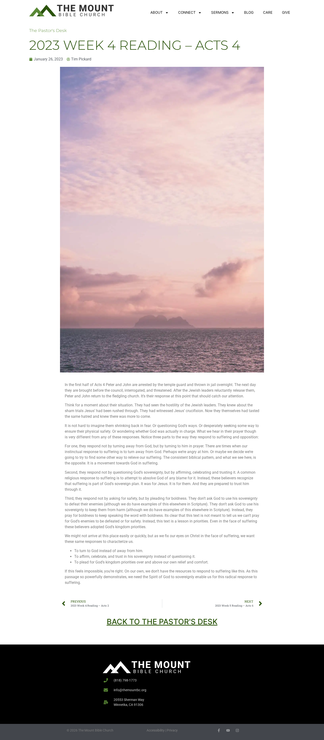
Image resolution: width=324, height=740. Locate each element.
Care (268, 12)
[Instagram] (237, 730)
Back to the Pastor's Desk (162, 621)
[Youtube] (228, 730)
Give (286, 12)
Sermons (220, 12)
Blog (249, 12)
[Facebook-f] (219, 730)
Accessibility (156, 730)
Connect (187, 12)
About (156, 12)
